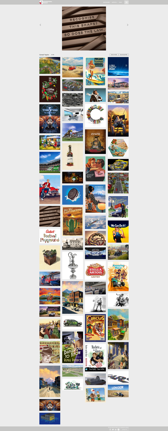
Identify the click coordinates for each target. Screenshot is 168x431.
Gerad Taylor (44, 55)
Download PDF (123, 54)
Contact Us (124, 429)
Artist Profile (114, 54)
